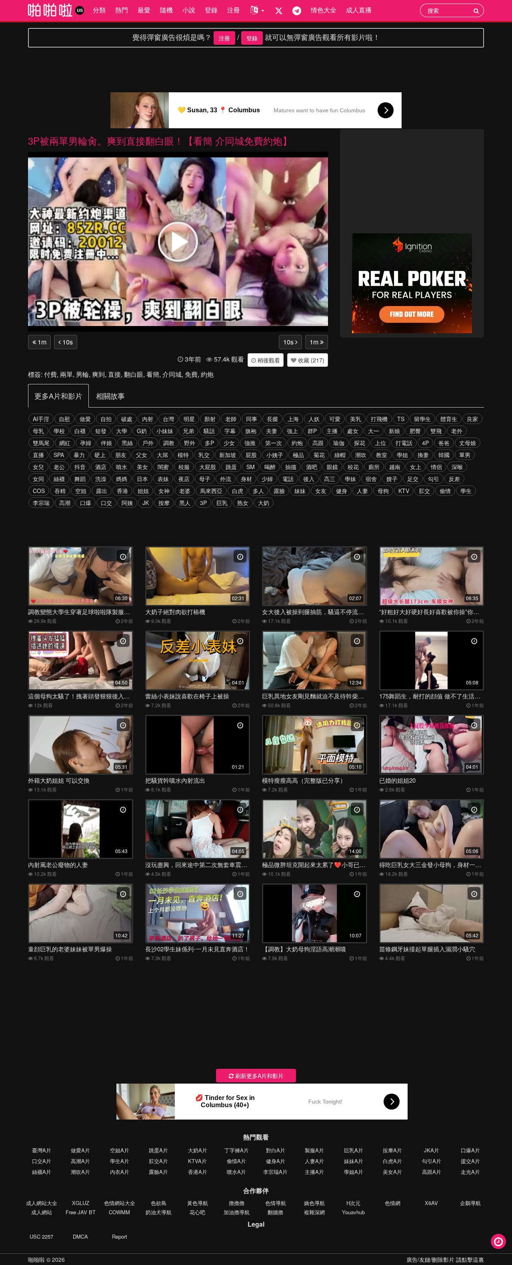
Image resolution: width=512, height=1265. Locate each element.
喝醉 (270, 467)
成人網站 (41, 1212)
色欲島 (158, 1203)
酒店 (100, 467)
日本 (142, 479)
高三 (329, 479)
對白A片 (275, 1150)
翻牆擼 (275, 1212)
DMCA (80, 1236)
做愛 (85, 419)
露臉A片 (158, 1171)
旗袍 (250, 431)
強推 (250, 443)
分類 (99, 9)
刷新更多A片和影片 (259, 1076)
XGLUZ (80, 1203)
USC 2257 (41, 1236)
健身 (341, 491)
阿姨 (127, 503)
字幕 (230, 431)
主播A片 (314, 1171)
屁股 (251, 455)
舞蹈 (80, 479)
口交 (106, 503)
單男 (464, 455)
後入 (308, 479)
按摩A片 (392, 1150)
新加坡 (227, 455)
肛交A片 (158, 1161)
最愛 (144, 9)
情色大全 (323, 9)
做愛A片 (80, 1150)
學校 (59, 431)
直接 (114, 374)
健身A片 (275, 1161)
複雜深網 (314, 1212)
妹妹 (300, 491)
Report (119, 1236)
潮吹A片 (80, 1171)
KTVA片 (197, 1161)
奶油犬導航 (159, 1212)
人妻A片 (314, 1161)
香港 (122, 491)
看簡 (152, 374)
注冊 (233, 9)
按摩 (164, 503)
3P (203, 503)
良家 (472, 419)
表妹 (163, 479)
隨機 (166, 9)
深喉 (457, 467)
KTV (403, 491)
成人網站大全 (41, 1203)
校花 (353, 467)
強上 (292, 431)
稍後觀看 (268, 360)
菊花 (319, 455)
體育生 (448, 419)
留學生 (422, 419)
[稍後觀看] (498, 1241)
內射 (147, 419)
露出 (101, 491)
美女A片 (392, 1171)
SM (250, 467)
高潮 (64, 503)
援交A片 (470, 1161)
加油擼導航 (237, 1212)
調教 (168, 443)
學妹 (350, 479)
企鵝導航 (470, 1203)
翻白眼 (133, 374)
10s (67, 341)
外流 (225, 479)
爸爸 (444, 443)
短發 (100, 431)
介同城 (172, 374)
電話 (288, 479)
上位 (380, 443)
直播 (38, 455)
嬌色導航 (314, 1203)
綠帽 (340, 455)
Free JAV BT (81, 1212)
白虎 (237, 491)
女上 (415, 467)
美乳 (355, 419)
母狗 (383, 491)
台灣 (168, 419)
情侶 (436, 467)
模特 (183, 455)
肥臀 (415, 431)
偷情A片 (236, 1161)
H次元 (353, 1203)
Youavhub (353, 1212)
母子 (204, 479)
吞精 (60, 491)
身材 (246, 479)
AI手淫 (41, 419)
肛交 (424, 491)
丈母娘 (467, 443)
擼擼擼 (236, 1203)
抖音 (80, 467)
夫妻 (271, 431)
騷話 (209, 431)
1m (41, 341)
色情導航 (275, 1203)
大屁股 (207, 467)
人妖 (314, 419)
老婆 (184, 491)
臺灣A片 (41, 1150)
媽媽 (121, 479)
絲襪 (59, 479)
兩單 (66, 374)
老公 (59, 467)
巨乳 (222, 503)
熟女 (242, 503)
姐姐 (143, 491)
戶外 (148, 443)
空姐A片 (119, 1150)
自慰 (64, 419)
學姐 (402, 455)
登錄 (211, 9)
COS (39, 491)
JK (145, 503)
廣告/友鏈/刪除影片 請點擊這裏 (445, 1259)
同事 (251, 419)
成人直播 (359, 9)
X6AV (431, 1203)
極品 (298, 455)
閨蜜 (163, 467)
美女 (142, 467)
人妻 (362, 491)
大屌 (162, 455)
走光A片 (470, 1171)
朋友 (120, 455)
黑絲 (127, 443)
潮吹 (360, 455)
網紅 (64, 443)
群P (312, 431)
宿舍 (371, 479)
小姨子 (274, 455)
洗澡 (100, 479)
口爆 (85, 503)
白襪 (80, 431)
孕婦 (85, 443)
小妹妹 (164, 431)
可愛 (334, 419)
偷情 (445, 491)
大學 (121, 431)
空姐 (80, 491)
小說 (188, 9)
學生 (466, 491)
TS (400, 419)
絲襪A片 (41, 1171)
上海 (293, 419)
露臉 (279, 491)
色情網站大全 (119, 1203)
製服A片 (314, 1150)
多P (209, 443)
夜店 (184, 479)
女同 (38, 479)
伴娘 (106, 443)
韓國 (444, 455)
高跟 (318, 443)
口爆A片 (470, 1150)
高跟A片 (431, 1171)
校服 (184, 467)
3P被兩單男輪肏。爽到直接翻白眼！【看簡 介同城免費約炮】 (160, 140)
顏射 (210, 419)
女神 (164, 491)
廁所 (374, 467)
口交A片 (41, 1161)
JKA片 (431, 1150)
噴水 (121, 467)
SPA (59, 455)
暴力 (79, 455)
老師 (230, 419)
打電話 (404, 443)
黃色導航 (197, 1203)
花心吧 (197, 1212)
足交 (412, 479)
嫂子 (392, 479)
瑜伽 (338, 443)
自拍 (106, 419)
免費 (191, 374)
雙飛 (436, 431)
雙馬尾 (41, 443)
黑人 (184, 503)
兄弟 (188, 431)
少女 (229, 443)
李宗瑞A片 (275, 1171)
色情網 (392, 1203)
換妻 (423, 455)
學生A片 (119, 1161)
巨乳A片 (353, 1150)
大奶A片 (197, 1150)
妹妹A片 (353, 1161)
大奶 (263, 503)
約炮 (207, 374)
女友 (320, 491)
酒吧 (311, 467)
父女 (141, 455)
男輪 (82, 374)
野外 (189, 443)
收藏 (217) (310, 360)
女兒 (38, 467)
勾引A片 (431, 1161)
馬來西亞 (211, 491)
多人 (258, 491)
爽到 (98, 374)
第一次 (273, 443)
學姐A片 (353, 1171)
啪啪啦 (36, 1259)
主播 (332, 431)
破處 (126, 419)
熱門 (121, 9)
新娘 (394, 431)
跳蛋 (231, 467)
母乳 (38, 431)
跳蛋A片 (158, 1150)
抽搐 (290, 467)
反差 (454, 479)
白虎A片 (392, 1161)
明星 (189, 419)
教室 (381, 455)
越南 (394, 467)
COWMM (119, 1212)
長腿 (272, 419)
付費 (50, 374)
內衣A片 (119, 1171)
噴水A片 (236, 1171)
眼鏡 (332, 467)
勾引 (433, 479)
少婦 (267, 479)
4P (425, 443)
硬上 (100, 455)
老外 (456, 431)
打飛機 (379, 419)
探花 (359, 443)
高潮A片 (80, 1161)
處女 (352, 431)
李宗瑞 (41, 503)
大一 (373, 431)
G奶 (142, 431)
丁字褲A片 (236, 1150)
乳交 (204, 455)
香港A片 (197, 1171)
